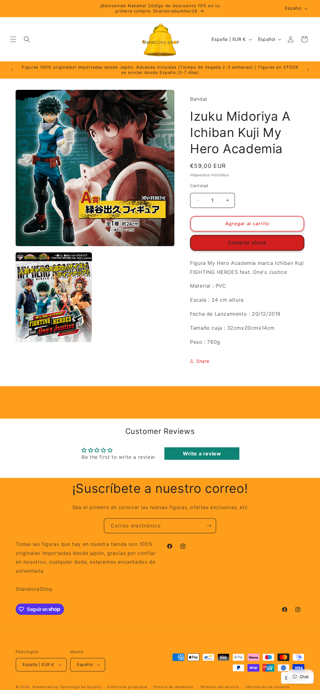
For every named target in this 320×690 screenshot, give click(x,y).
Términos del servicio (219, 687)
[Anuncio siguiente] (308, 70)
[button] (13, 39)
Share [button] (202, 361)
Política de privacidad (127, 687)
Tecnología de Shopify (80, 687)
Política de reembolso (173, 687)
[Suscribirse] (209, 525)
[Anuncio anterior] (12, 70)
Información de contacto (267, 687)
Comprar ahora (247, 242)
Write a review (202, 453)
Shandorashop (45, 687)
